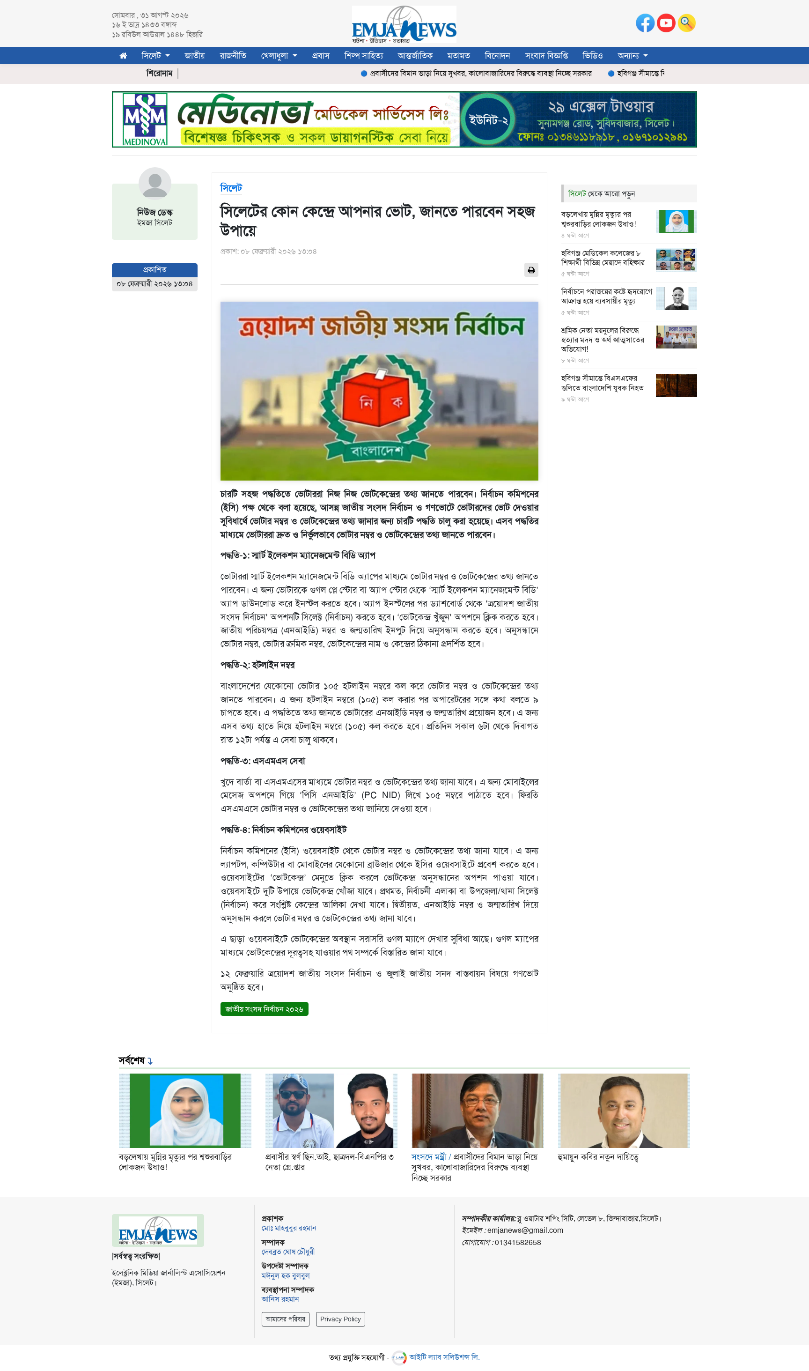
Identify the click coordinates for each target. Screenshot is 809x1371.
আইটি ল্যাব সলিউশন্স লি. (444, 1357)
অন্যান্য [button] (629, 55)
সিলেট (578, 194)
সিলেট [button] (152, 55)
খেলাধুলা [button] (275, 55)
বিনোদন (497, 55)
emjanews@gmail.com (525, 1230)
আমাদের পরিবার (285, 1319)
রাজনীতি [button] (233, 55)
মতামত (459, 55)
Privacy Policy (340, 1319)
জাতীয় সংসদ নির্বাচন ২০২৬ (264, 1009)
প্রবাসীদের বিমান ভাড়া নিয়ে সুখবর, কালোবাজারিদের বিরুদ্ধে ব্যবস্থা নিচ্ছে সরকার (445, 73)
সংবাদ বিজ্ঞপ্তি (546, 55)
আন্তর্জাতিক (415, 55)
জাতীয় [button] (195, 55)
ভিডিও (593, 55)
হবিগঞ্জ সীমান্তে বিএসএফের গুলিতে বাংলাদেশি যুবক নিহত (661, 73)
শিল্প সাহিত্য (364, 55)
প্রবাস (321, 55)
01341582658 (518, 1242)
